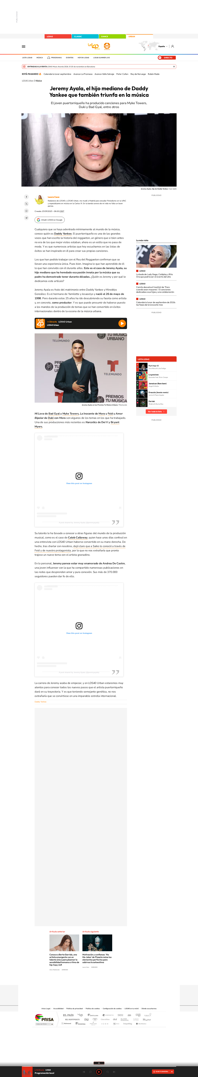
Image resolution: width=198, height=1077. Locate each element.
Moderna (80, 1022)
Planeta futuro (134, 1018)
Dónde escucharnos (149, 1008)
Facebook (26, 196)
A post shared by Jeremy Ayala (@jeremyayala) (79, 522)
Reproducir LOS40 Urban (122, 323)
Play (99, 1072)
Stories (115, 980)
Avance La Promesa (82, 74)
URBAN (131, 36)
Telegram (26, 217)
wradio (94, 1018)
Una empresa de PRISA (44, 1017)
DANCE (104, 36)
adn (137, 1015)
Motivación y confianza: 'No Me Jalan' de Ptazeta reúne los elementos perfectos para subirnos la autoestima (97, 958)
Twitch (110, 980)
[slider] (99, 1066)
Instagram (83, 980)
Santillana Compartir (108, 1015)
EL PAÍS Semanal (125, 1018)
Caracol (147, 1015)
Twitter (26, 203)
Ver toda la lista (155, 411)
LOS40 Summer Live (101, 58)
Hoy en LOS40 (83, 58)
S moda (116, 1022)
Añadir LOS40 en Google (51, 220)
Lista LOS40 (27, 58)
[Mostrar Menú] (25, 46)
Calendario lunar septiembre (57, 74)
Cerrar (174, 66)
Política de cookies (93, 1008)
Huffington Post (71, 1018)
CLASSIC (78, 36)
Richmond (66, 1022)
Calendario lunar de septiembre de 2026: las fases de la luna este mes (156, 303)
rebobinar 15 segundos (90, 1071)
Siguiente (114, 1071)
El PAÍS (68, 1015)
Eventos (69, 58)
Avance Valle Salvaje (104, 74)
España (162, 46)
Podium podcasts (93, 1022)
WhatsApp (26, 210)
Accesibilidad (58, 1008)
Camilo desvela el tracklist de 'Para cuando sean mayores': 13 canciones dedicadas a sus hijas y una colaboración (155, 289)
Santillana (93, 1015)
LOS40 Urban (28, 81)
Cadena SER (120, 1015)
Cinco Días (105, 1018)
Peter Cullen (122, 74)
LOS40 (50, 36)
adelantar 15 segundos (107, 1071)
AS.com (128, 1015)
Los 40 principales (81, 1015)
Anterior (84, 1071)
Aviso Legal (45, 1008)
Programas (56, 58)
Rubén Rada (153, 74)
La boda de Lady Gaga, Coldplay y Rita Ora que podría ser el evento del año (154, 275)
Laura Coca (53, 197)
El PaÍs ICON (104, 1022)
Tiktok (88, 980)
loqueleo (128, 1022)
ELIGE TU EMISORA (162, 1071)
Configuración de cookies (112, 1008)
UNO (86, 1018)
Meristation (141, 1022)
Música (40, 58)
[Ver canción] (143, 367)
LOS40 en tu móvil (132, 1008)
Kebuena (144, 1018)
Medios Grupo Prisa (44, 1024)
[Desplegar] (99, 1063)
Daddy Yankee (40, 701)
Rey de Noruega (138, 74)
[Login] (172, 46)
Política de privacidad (74, 1008)
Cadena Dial (115, 1018)
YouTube (93, 980)
